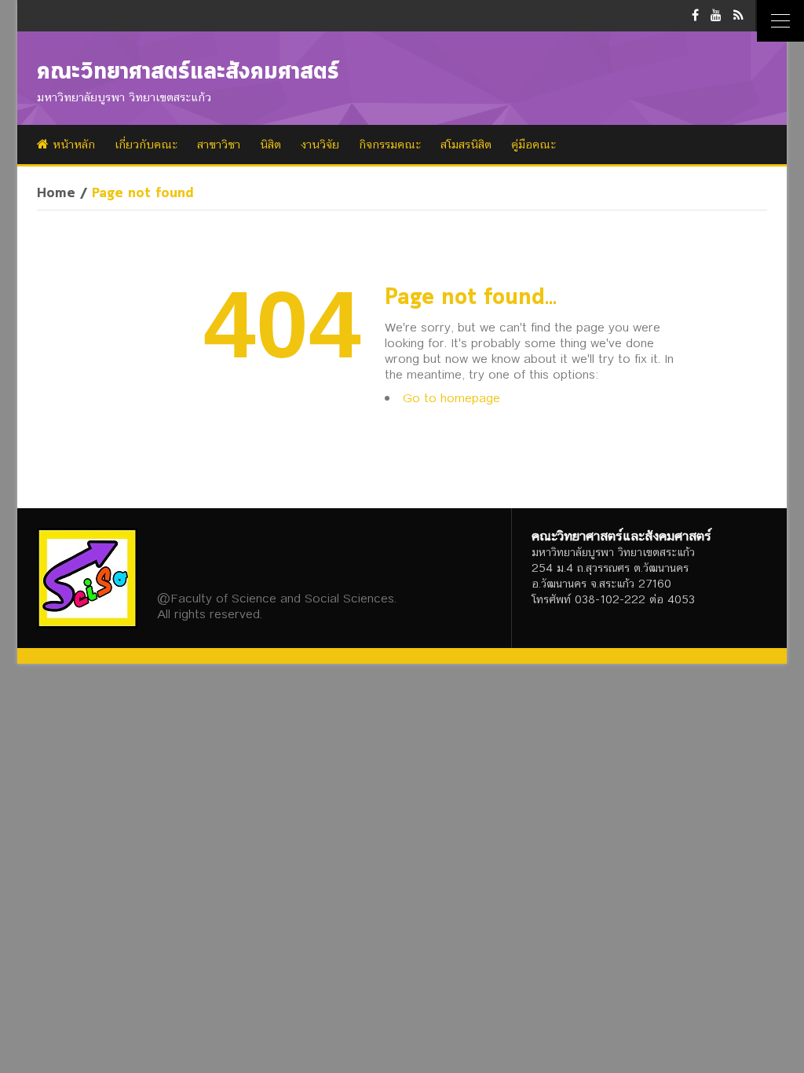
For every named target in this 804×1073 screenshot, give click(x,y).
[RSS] (738, 15)
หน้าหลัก (72, 144)
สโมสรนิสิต (466, 144)
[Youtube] (716, 15)
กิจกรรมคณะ (390, 144)
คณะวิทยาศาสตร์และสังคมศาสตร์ (188, 72)
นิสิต (270, 144)
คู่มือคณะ (533, 144)
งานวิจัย (320, 144)
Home (56, 194)
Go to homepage (451, 398)
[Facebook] (695, 15)
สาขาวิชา (218, 144)
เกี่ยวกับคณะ (146, 144)
